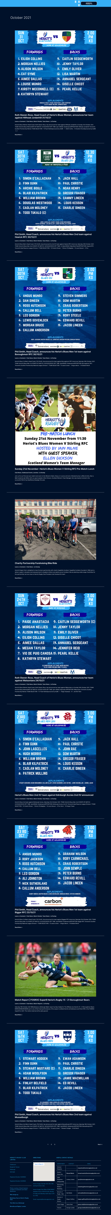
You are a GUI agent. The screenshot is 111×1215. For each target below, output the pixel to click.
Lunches (35, 472)
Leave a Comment (20, 121)
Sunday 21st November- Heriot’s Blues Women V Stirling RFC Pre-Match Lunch (54, 469)
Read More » (18, 134)
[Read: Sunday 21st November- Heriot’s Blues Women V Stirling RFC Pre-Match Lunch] (55, 425)
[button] (9, 3)
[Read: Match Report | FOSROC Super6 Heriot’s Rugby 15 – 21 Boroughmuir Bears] (55, 969)
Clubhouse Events (27, 472)
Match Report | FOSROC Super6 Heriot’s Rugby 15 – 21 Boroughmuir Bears (52, 1000)
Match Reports (38, 1003)
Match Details (38, 121)
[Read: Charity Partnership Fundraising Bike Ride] (55, 529)
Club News (30, 121)
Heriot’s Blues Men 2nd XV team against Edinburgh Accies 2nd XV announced (54, 795)
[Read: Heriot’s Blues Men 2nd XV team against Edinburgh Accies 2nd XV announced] (55, 751)
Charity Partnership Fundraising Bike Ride (36, 563)
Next (100, 1144)
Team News (45, 121)
